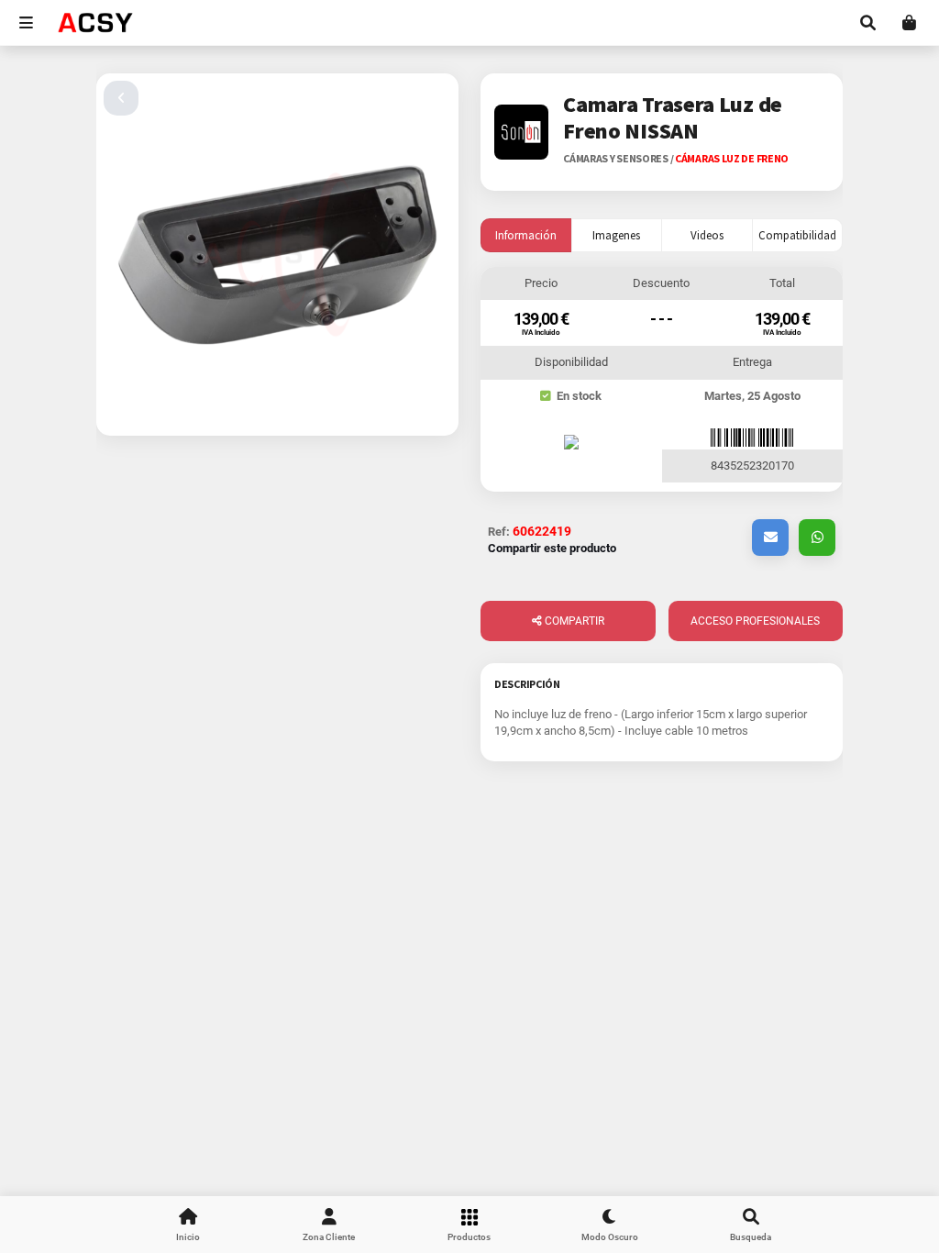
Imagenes (616, 235)
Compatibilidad (797, 235)
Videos (707, 235)
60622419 (542, 531)
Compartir (573, 621)
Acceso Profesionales (755, 621)
